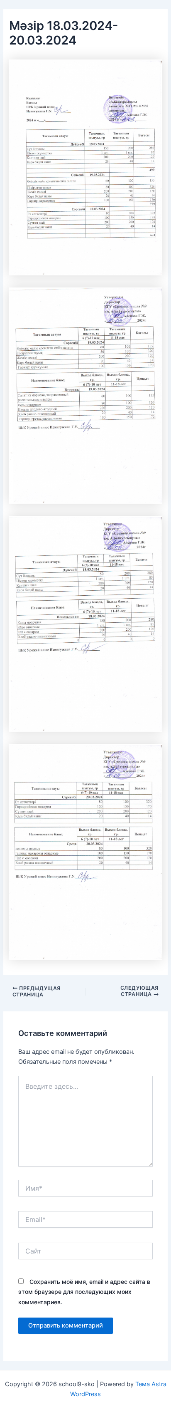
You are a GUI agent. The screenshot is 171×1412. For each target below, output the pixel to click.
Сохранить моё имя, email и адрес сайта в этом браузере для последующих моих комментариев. (84, 1291)
